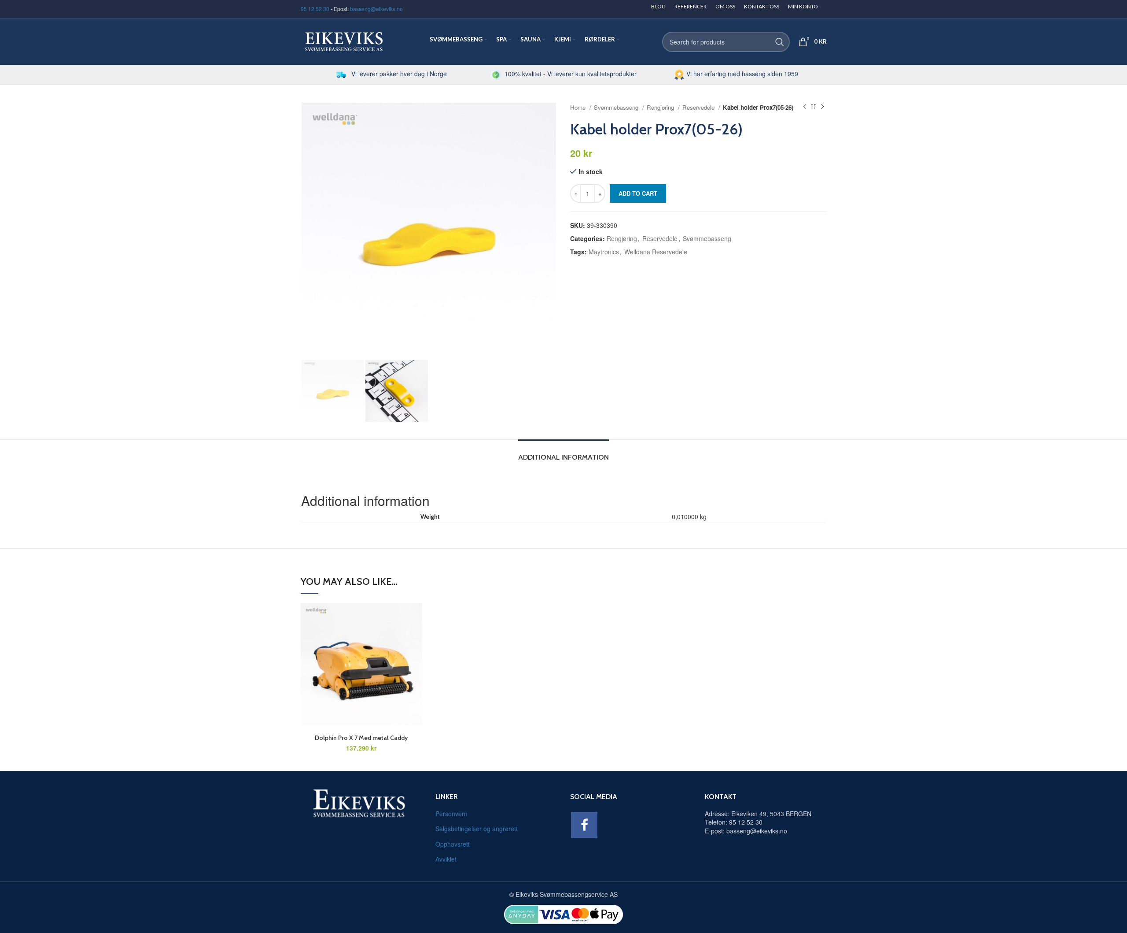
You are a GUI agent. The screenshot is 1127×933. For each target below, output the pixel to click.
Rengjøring (661, 107)
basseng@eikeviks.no (376, 8)
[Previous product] (804, 107)
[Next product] (822, 107)
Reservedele (699, 107)
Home (578, 107)
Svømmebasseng (617, 107)
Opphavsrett (452, 844)
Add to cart (638, 193)
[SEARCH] (780, 42)
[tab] (563, 452)
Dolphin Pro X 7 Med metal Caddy (361, 738)
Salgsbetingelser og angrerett (476, 828)
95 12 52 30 (315, 8)
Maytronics (604, 251)
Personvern (451, 813)
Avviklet (446, 859)
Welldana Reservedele (655, 251)
